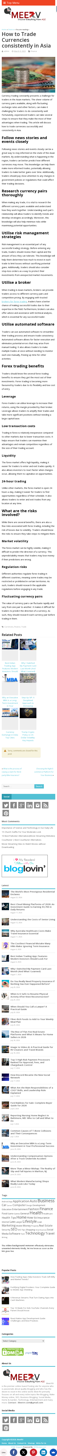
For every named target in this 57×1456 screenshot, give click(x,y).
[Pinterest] (33, 1452)
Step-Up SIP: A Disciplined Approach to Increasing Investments (28, 703)
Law (12, 1222)
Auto (33, 1201)
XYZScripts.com (40, 1447)
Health (36, 1213)
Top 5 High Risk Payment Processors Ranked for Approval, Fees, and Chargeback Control (30, 1062)
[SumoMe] (53, 1452)
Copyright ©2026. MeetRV (12, 1439)
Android (5, 1201)
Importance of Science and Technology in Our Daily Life (27, 828)
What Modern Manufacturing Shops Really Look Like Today (30, 1182)
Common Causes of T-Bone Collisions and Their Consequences (31, 1132)
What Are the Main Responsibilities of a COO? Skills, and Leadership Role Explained (32, 1090)
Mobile (19, 1225)
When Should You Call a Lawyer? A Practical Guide (29, 1008)
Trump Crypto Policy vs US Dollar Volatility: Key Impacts (28, 736)
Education (7, 1209)
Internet (5, 1222)
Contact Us (21, 1443)
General (24, 1213)
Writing (4, 1237)
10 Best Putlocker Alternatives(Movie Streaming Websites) (28, 836)
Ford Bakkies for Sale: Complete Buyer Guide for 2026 (31, 1104)
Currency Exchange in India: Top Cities (10, 735)
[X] (23, 1452)
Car (4, 1205)
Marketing (8, 1225)
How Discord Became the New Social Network (30, 1076)
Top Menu (13, 3)
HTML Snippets (17, 1447)
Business (46, 1200)
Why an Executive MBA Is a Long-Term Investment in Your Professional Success (10, 704)
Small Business (41, 1230)
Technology (35, 1233)
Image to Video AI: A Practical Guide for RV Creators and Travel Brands (32, 1048)
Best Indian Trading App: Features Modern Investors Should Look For (10, 668)
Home (21, 1217)
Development (38, 1205)
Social (7, 796)
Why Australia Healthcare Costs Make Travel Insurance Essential (31, 932)
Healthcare (48, 1213)
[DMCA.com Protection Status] (13, 1355)
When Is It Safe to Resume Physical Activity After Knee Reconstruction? (30, 995)
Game (11, 1213)
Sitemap (31, 1443)
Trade (23, 627)
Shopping (30, 1229)
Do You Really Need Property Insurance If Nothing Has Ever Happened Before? (33, 982)
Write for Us (41, 1443)
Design (29, 1205)
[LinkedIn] (43, 1452)
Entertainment (20, 1209)
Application (21, 1201)
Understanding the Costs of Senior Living (33, 919)
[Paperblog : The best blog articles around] (31, 1355)
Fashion (33, 1209)
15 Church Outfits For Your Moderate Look (21, 832)
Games (17, 1213)
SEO (14, 1229)
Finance (34, 51)
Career (9, 1205)
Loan (39, 1221)
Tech (23, 1234)
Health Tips (9, 1217)
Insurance (43, 1217)
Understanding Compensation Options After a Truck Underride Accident (32, 1157)
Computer (19, 1205)
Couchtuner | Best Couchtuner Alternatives (21, 839)
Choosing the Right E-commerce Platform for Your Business (44, 771)
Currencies (8, 627)
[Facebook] (13, 1452)
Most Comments (11, 821)
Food (4, 1213)
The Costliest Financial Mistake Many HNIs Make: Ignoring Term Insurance (30, 944)
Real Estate (45, 1225)
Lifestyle (30, 1221)
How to (32, 1217)
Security (6, 1229)
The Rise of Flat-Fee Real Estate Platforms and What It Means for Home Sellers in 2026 (32, 1034)
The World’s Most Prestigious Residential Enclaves (33, 893)
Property (35, 1226)
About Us (12, 1443)
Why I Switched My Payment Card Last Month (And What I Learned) (28, 667)
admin (6, 51)
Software (14, 1233)
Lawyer (18, 1222)
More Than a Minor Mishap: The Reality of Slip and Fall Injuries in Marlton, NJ (33, 1170)
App (10, 1201)
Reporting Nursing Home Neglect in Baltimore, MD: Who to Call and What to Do (32, 1118)
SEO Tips (21, 1229)
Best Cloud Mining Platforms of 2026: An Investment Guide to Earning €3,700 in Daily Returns (32, 907)
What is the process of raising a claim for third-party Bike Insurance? (12, 771)
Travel (50, 1233)
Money (27, 1225)
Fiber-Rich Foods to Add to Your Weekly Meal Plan (32, 1020)
